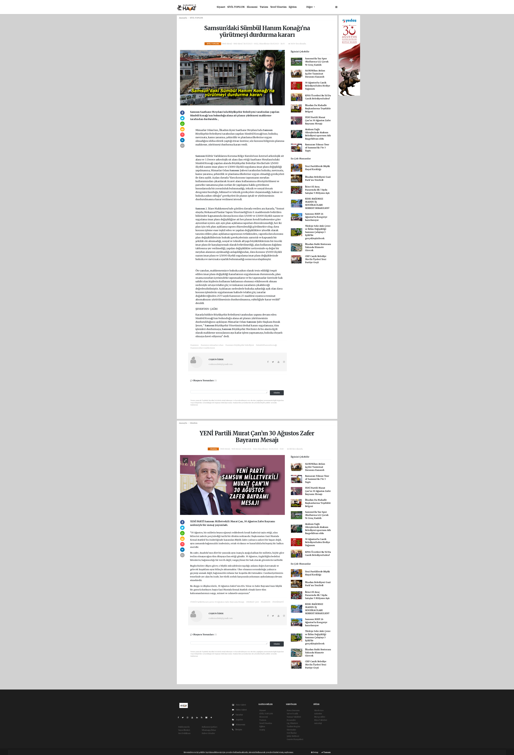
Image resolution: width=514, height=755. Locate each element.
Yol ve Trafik (292, 713)
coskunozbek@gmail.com (221, 364)
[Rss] (203, 717)
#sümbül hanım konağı (266, 345)
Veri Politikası (184, 733)
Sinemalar (291, 729)
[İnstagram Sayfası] (188, 717)
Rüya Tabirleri (320, 720)
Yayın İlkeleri (184, 730)
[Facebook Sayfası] (179, 717)
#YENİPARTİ (278, 602)
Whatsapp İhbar (209, 730)
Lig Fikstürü (292, 723)
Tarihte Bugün (293, 726)
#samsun (194, 345)
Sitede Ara (318, 710)
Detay (315, 752)
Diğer (309, 7)
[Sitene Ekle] (212, 717)
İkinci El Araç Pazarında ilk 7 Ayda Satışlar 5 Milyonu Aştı (317, 189)
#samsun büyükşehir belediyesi (239, 345)
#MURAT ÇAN (252, 602)
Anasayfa (183, 18)
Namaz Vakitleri (294, 717)
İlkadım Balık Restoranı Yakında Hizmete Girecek (318, 247)
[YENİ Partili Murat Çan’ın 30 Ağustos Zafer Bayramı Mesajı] (232, 485)
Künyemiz (240, 724)
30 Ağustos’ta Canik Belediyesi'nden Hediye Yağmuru (317, 85)
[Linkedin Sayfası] (198, 717)
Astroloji (318, 723)
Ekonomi (252, 7)
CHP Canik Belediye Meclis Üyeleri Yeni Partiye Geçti (315, 259)
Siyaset (221, 7)
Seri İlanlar (292, 733)
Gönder (277, 393)
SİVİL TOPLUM (236, 7)
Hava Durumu (293, 710)
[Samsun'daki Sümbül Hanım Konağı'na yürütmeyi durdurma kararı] (232, 77)
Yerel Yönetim (278, 7)
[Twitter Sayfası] (184, 717)
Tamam (327, 752)
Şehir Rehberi (293, 736)
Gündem (193, 423)
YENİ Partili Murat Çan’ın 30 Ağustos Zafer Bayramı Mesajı (318, 120)
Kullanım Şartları (209, 727)
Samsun (268, 130)
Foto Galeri (240, 705)
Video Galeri (241, 710)
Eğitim (293, 7)
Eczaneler (291, 720)
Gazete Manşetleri (295, 739)
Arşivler (239, 719)
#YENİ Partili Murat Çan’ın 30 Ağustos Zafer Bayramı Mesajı (217, 602)
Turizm (264, 7)
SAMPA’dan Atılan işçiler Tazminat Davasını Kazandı (315, 73)
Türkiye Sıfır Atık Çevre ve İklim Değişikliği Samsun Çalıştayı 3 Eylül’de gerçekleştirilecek (317, 232)
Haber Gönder (208, 733)
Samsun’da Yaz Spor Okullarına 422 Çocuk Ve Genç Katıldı (317, 61)
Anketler (318, 713)
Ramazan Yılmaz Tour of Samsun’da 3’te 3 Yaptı (317, 147)
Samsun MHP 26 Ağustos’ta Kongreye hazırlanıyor (316, 217)
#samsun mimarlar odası (212, 345)
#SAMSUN (265, 602)
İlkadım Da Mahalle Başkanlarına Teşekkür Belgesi (318, 108)
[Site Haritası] (207, 717)
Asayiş (262, 729)
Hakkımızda (184, 727)
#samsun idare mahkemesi (202, 348)
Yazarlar (239, 714)
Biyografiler (319, 717)
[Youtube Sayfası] (193, 717)
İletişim (238, 729)
